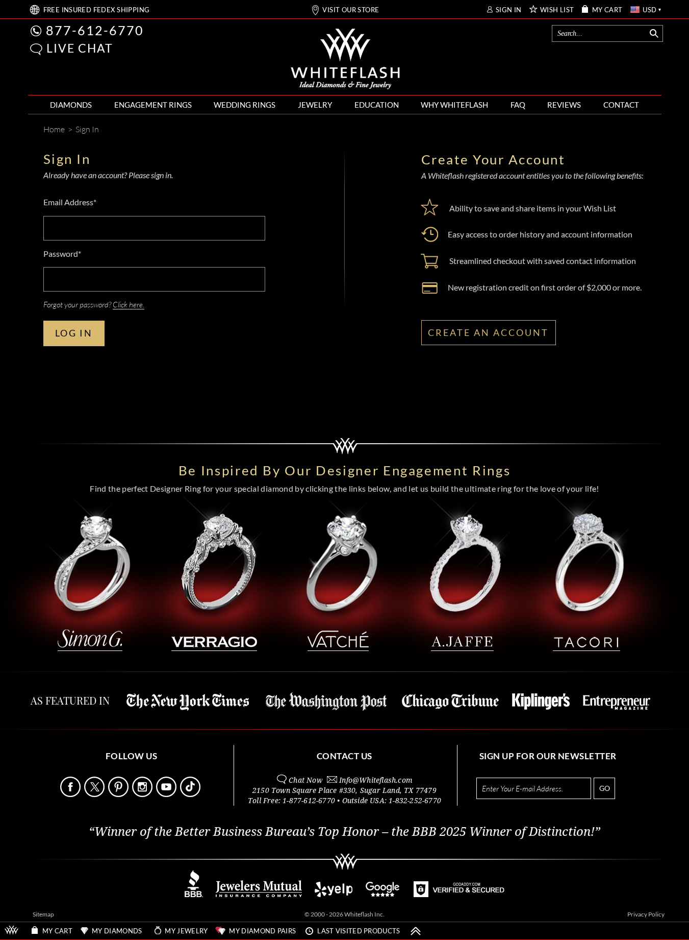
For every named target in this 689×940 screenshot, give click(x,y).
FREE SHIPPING (96, 10)
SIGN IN (509, 10)
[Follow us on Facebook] (71, 794)
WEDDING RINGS (244, 104)
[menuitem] (71, 104)
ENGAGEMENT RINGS (153, 104)
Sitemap (43, 914)
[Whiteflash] (345, 59)
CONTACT (621, 104)
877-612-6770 (95, 30)
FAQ (518, 104)
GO (604, 788)
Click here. (128, 304)
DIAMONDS (71, 104)
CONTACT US (344, 756)
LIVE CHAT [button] (79, 48)
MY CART (607, 10)
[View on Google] (383, 894)
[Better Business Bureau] (194, 894)
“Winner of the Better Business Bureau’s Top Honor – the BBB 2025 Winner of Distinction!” (344, 832)
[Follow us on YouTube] (167, 794)
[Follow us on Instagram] (143, 794)
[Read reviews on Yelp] (333, 894)
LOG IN (74, 333)
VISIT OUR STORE (350, 10)
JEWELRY (315, 104)
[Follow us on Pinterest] (119, 794)
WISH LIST (557, 10)
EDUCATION (376, 104)
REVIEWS (564, 104)
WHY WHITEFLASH (454, 104)
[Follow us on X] (95, 794)
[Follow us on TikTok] (191, 794)
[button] (36, 49)
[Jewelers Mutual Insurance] (259, 894)
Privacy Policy (646, 914)
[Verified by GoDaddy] (459, 894)
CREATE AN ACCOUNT (488, 332)
